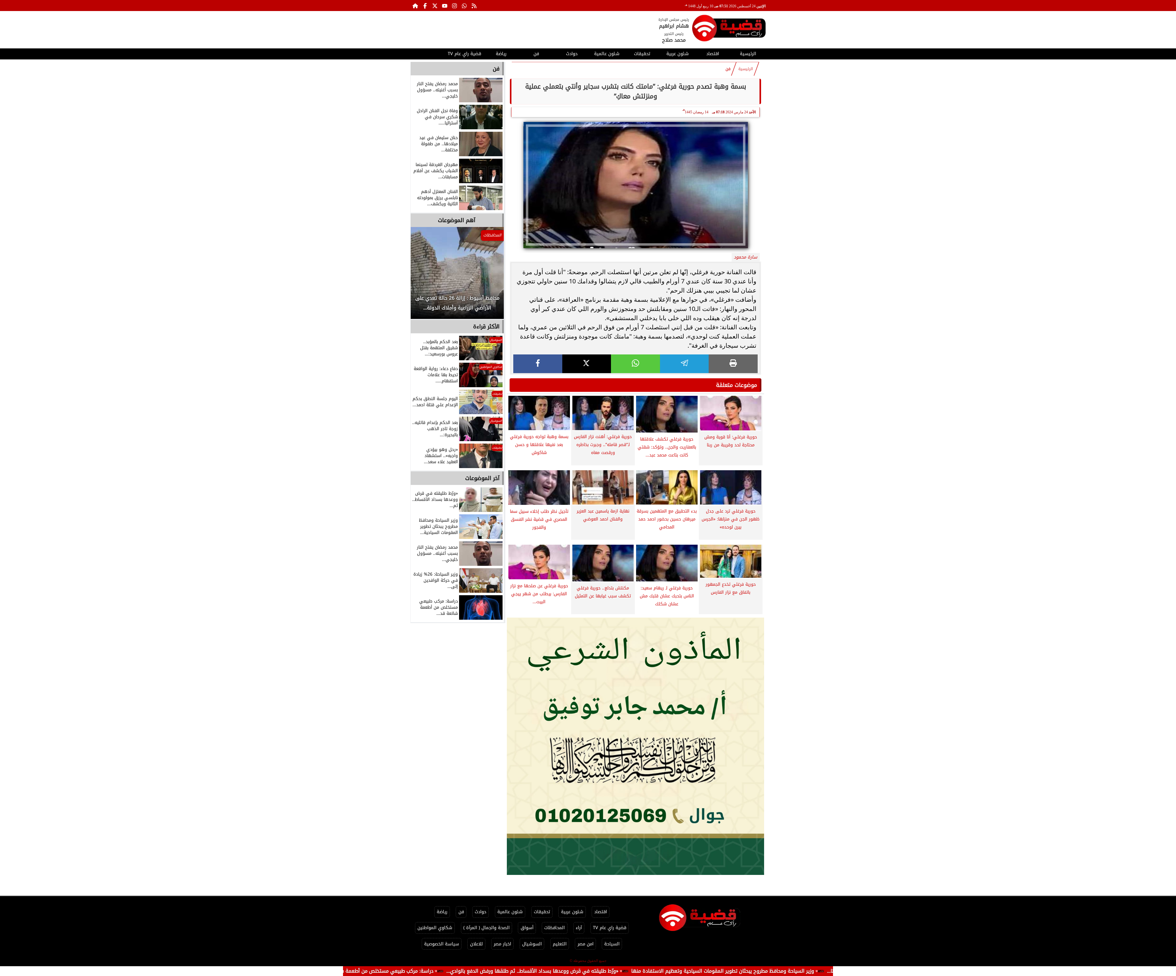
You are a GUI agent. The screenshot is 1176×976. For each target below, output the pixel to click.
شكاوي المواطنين (434, 928)
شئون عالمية (607, 54)
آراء (579, 928)
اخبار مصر (502, 944)
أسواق (527, 928)
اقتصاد (712, 54)
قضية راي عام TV (464, 54)
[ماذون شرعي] (635, 746)
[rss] (474, 5)
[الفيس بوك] (425, 5)
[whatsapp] (635, 363)
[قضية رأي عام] (729, 29)
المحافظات (554, 928)
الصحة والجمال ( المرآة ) (486, 928)
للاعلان (476, 944)
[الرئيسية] (415, 5)
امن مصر (586, 944)
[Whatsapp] (464, 5)
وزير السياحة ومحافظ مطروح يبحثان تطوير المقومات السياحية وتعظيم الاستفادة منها (787, 971)
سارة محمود (745, 257)
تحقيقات (642, 54)
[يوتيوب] (445, 5)
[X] (586, 363)
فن (536, 54)
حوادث (572, 54)
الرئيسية (748, 54)
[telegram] (684, 363)
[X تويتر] (435, 5)
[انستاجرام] (454, 5)
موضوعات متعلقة (736, 385)
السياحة (612, 944)
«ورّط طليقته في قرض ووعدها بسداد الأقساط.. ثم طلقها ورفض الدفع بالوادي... (597, 971)
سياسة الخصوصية (441, 944)
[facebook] (537, 363)
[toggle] (428, 53)
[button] (423, 276)
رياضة (501, 54)
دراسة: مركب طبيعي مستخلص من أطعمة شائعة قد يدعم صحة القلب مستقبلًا (415, 971)
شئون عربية (677, 54)
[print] (733, 363)
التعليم (560, 944)
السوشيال (532, 944)
